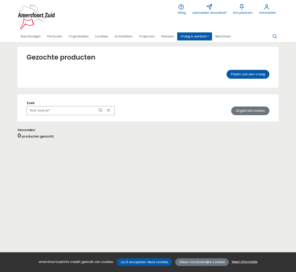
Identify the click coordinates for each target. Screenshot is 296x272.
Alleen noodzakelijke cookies (202, 262)
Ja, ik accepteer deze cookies (144, 262)
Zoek (31, 103)
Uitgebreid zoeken (250, 110)
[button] (31, 36)
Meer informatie (244, 262)
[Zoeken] (274, 36)
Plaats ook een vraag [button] (248, 74)
